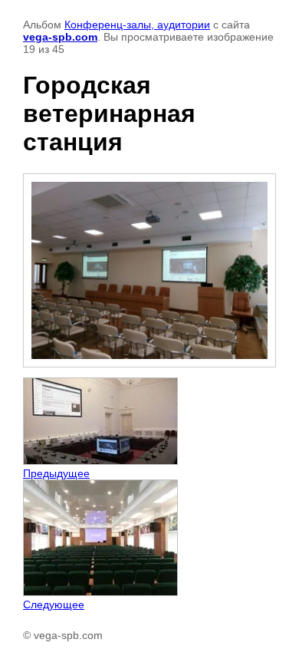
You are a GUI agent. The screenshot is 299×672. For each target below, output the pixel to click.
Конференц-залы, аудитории (137, 24)
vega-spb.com (60, 37)
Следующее (53, 604)
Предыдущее (56, 473)
